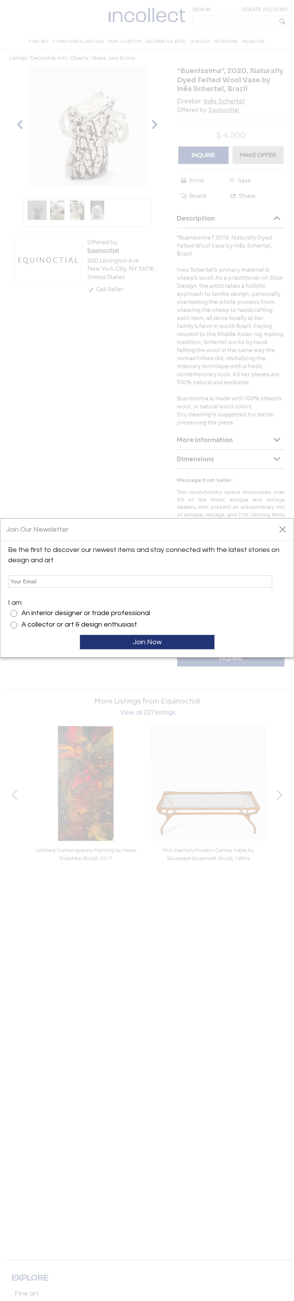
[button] (282, 529)
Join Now (147, 642)
